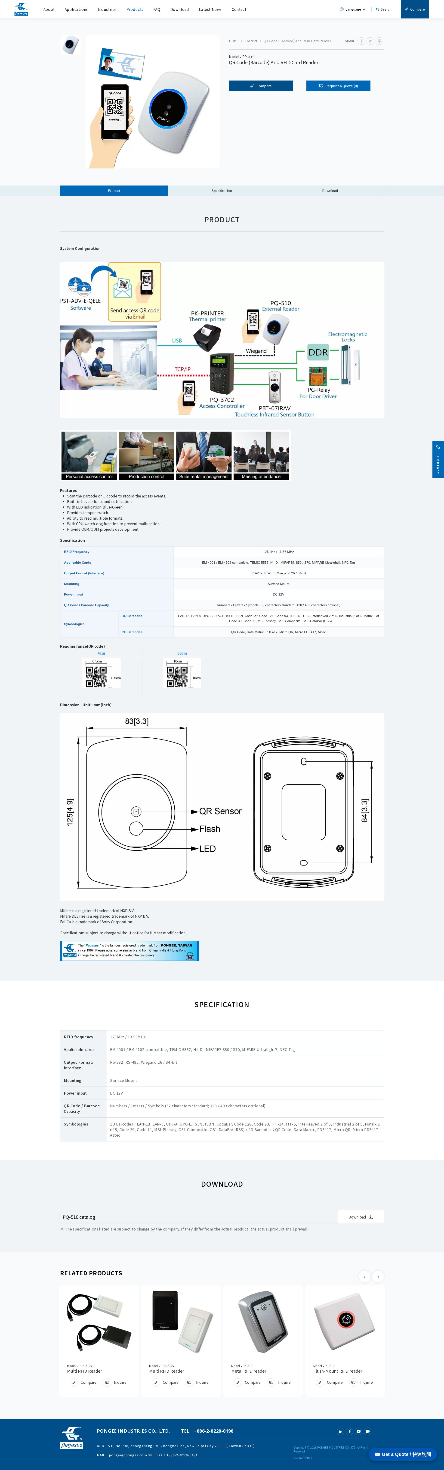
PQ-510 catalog (79, 1216)
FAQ (156, 9)
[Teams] (367, 1431)
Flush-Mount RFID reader (337, 1371)
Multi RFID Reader (84, 1371)
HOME (234, 40)
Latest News (210, 9)
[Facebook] (349, 1431)
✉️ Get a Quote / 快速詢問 (403, 1454)
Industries (107, 9)
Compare (417, 9)
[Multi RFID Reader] (99, 1321)
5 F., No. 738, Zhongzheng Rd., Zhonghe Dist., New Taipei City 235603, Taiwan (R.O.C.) (181, 1445)
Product (251, 40)
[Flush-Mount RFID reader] (345, 1321)
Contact (239, 9)
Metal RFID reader (248, 1371)
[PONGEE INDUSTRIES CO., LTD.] (21, 9)
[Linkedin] (340, 1431)
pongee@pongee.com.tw (130, 1455)
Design (297, 1458)
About (49, 9)
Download (179, 9)
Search (386, 9)
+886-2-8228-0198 (213, 1431)
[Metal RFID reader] (263, 1321)
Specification (222, 190)
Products (134, 9)
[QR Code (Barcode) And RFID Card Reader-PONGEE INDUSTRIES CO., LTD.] (361, 41)
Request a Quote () (341, 85)
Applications (76, 9)
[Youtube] (358, 1431)
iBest (309, 1458)
